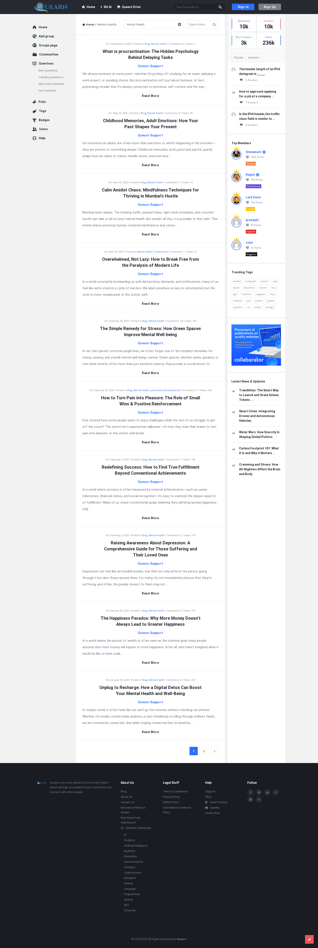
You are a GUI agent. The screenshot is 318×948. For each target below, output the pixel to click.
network (237, 300)
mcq (272, 294)
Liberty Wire (212, 813)
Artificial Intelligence (135, 845)
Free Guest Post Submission (102, 49)
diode (236, 287)
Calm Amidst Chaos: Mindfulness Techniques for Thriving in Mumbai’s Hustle (150, 193)
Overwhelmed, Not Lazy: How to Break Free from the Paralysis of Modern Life (150, 262)
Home (91, 7)
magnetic (260, 294)
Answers (253, 57)
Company (129, 867)
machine (246, 294)
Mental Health (159, 43)
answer (237, 281)
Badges (44, 120)
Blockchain (130, 856)
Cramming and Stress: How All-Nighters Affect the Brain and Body (259, 469)
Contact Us (128, 802)
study (258, 307)
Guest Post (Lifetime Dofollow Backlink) (115, 35)
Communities (48, 54)
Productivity (161, 251)
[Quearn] (54, 7)
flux (273, 287)
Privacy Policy (171, 796)
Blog (153, 35)
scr (248, 307)
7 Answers (252, 102)
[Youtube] (276, 792)
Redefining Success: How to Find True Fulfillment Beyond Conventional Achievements (150, 470)
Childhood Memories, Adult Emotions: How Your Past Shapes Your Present (150, 123)
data (275, 281)
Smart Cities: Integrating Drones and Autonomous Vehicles (257, 415)
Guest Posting (218, 802)
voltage (269, 307)
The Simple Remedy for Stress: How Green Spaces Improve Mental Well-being (150, 331)
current (264, 281)
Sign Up (270, 7)
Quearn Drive (131, 7)
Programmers (132, 894)
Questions (46, 63)
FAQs (208, 796)
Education (130, 878)
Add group (46, 36)
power (258, 300)
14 (181, 320)
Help (42, 138)
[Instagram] (250, 799)
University (130, 910)
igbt (235, 294)
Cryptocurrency (132, 872)
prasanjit (252, 220)
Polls (42, 102)
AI (125, 834)
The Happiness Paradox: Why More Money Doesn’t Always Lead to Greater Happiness (151, 621)
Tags (42, 111)
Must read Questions (51, 83)
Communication (133, 861)
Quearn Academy (98, 21)
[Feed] (259, 799)
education (249, 287)
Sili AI (108, 7)
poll (249, 300)
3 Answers (252, 80)
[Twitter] (259, 792)
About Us (126, 796)
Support (210, 791)
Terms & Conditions (175, 791)
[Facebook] (250, 792)
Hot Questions (47, 90)
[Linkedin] (267, 792)
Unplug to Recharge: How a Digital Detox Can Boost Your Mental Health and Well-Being (151, 690)
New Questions (48, 70)
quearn (271, 300)
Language (130, 888)
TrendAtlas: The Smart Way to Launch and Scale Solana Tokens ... (259, 395)
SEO (126, 905)
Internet (128, 883)
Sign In (243, 7)
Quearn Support (150, 66)
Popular (239, 57)
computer (250, 281)
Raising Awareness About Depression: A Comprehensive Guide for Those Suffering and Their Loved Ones (150, 549)
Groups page (48, 45)
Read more (150, 96)
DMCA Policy (171, 802)
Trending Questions (51, 77)
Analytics (129, 840)
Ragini (250, 174)
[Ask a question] (309, 939)
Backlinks (129, 851)
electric (263, 287)
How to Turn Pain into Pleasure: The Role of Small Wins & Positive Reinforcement (150, 400)
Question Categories (138, 828)
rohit (249, 242)
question (238, 307)
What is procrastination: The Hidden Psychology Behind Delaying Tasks (151, 54)
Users (43, 129)
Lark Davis (253, 197)
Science (128, 899)
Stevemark (253, 152)
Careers (215, 807)
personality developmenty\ (166, 390)
